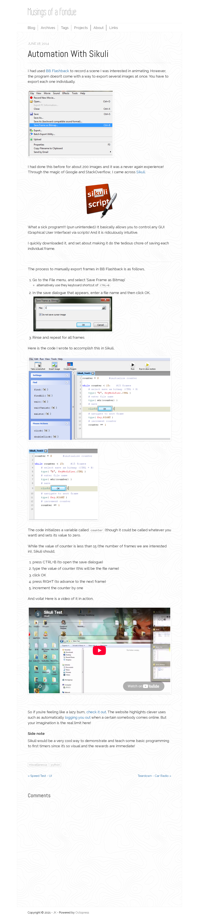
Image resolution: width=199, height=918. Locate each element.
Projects (81, 28)
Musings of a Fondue (52, 11)
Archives (48, 28)
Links (113, 28)
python (55, 764)
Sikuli (140, 172)
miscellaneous (38, 764)
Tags (65, 28)
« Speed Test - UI (40, 776)
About (98, 28)
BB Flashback (57, 71)
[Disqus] (99, 851)
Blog (31, 28)
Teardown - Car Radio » (154, 776)
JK (54, 912)
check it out (96, 712)
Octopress (82, 912)
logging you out (78, 717)
